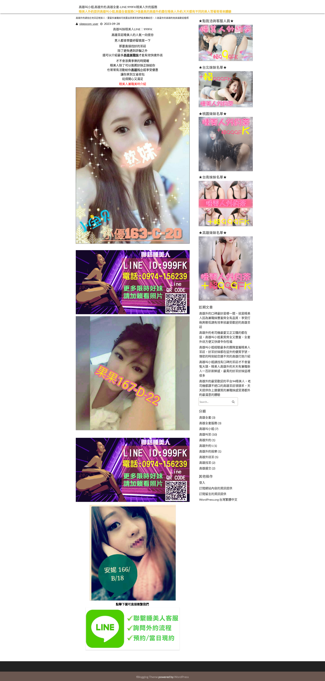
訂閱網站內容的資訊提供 (215, 488)
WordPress (181, 677)
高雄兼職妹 (131, 55)
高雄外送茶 (206, 457)
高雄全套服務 (208, 423)
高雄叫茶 (205, 434)
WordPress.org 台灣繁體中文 (218, 499)
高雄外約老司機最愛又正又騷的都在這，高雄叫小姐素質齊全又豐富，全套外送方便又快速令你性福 (224, 337)
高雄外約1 (206, 445)
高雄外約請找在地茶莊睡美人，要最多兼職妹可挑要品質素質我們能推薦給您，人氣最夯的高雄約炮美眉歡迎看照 (132, 18)
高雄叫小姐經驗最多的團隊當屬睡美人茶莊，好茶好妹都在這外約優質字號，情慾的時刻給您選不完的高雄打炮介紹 (224, 351)
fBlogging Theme (147, 677)
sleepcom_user (88, 23)
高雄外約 (205, 440)
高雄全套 (205, 417)
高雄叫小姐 (206, 428)
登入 (202, 482)
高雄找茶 (205, 462)
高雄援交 (205, 468)
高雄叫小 (137, 70)
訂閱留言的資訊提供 (212, 494)
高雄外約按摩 (208, 451)
